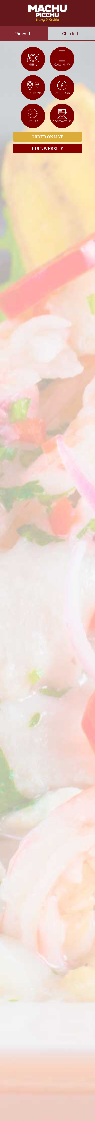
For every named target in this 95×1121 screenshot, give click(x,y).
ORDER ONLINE (47, 136)
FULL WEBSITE (47, 148)
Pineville (24, 33)
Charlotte (71, 33)
